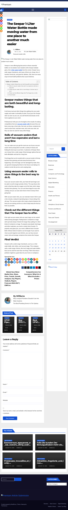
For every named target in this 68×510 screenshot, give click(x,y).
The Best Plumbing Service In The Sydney (25, 303)
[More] (9, 265)
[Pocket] (25, 262)
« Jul (49, 259)
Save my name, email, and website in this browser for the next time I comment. (22, 412)
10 (50, 244)
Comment (6, 350)
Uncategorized (52, 222)
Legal (50, 200)
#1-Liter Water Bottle (30, 51)
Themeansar (4, 505)
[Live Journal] (34, 262)
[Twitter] (28, 262)
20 (58, 248)
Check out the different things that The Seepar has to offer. (23, 93)
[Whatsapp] (25, 259)
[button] (62, 9)
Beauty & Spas (52, 160)
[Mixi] (23, 262)
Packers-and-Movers (54, 209)
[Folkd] (9, 262)
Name (5, 384)
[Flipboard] (34, 259)
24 (50, 251)
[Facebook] (6, 259)
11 (52, 244)
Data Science (52, 178)
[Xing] (31, 259)
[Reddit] (11, 259)
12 (55, 244)
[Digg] (31, 262)
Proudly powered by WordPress (9, 504)
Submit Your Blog (62, 506)
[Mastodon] (20, 259)
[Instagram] (28, 259)
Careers (50, 169)
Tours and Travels (53, 217)
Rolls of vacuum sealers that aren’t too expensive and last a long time (23, 86)
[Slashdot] (37, 262)
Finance (50, 191)
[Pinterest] (17, 259)
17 (50, 248)
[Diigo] (20, 262)
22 (64, 248)
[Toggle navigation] (33, 9)
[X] (9, 259)
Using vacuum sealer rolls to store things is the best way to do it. (23, 90)
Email (5, 392)
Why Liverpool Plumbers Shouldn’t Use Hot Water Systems (26, 300)
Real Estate (51, 213)
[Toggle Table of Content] (37, 81)
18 (52, 248)
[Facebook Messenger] (14, 262)
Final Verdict (12, 94)
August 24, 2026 (10, 447)
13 (58, 244)
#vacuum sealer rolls (19, 54)
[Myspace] (6, 262)
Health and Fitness (54, 195)
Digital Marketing (53, 182)
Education (51, 187)
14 (61, 244)
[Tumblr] (11, 262)
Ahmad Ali (19, 447)
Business (10, 19)
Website (5, 400)
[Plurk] (17, 262)
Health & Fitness (52, 506)
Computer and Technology (56, 174)
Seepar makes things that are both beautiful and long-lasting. (23, 84)
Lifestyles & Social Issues (56, 204)
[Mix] (23, 259)
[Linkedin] (14, 259)
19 (55, 248)
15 (64, 244)
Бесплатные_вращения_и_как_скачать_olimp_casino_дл (17, 444)
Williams (17, 49)
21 (61, 248)
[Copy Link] (37, 259)
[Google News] (6, 265)
